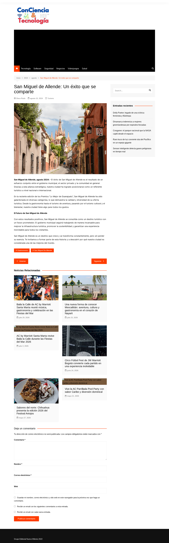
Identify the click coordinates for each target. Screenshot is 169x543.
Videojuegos (73, 69)
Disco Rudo (20, 98)
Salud (84, 69)
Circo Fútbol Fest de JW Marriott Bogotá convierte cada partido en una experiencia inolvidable (83, 363)
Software (37, 69)
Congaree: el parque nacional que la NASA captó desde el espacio (132, 132)
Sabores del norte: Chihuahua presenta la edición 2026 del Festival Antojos (33, 410)
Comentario (19, 440)
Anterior (22, 261)
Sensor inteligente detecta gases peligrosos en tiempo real (132, 150)
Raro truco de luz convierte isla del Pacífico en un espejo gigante (132, 141)
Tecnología (26, 69)
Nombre (18, 464)
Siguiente (97, 261)
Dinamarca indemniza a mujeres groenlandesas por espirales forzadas (129, 123)
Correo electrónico (22, 475)
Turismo (51, 98)
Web (16, 486)
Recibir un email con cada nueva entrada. (33, 512)
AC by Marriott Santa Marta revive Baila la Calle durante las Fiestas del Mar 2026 (35, 338)
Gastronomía (22, 250)
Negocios (60, 69)
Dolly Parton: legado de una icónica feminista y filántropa (128, 114)
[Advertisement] (84, 47)
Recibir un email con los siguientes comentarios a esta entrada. (42, 506)
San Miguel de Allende (43, 250)
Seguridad (48, 69)
